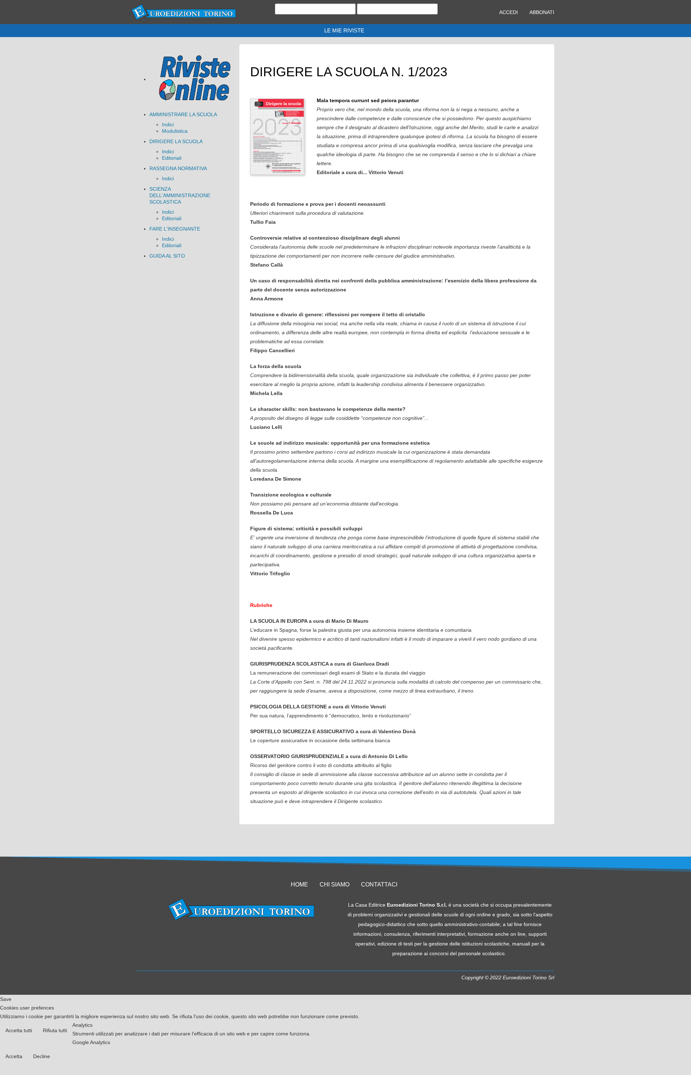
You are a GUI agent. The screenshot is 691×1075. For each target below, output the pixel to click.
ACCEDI (508, 12)
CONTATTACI (379, 884)
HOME (299, 884)
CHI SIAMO (334, 884)
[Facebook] (227, 933)
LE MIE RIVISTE (344, 30)
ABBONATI (541, 12)
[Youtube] (241, 933)
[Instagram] (254, 933)
